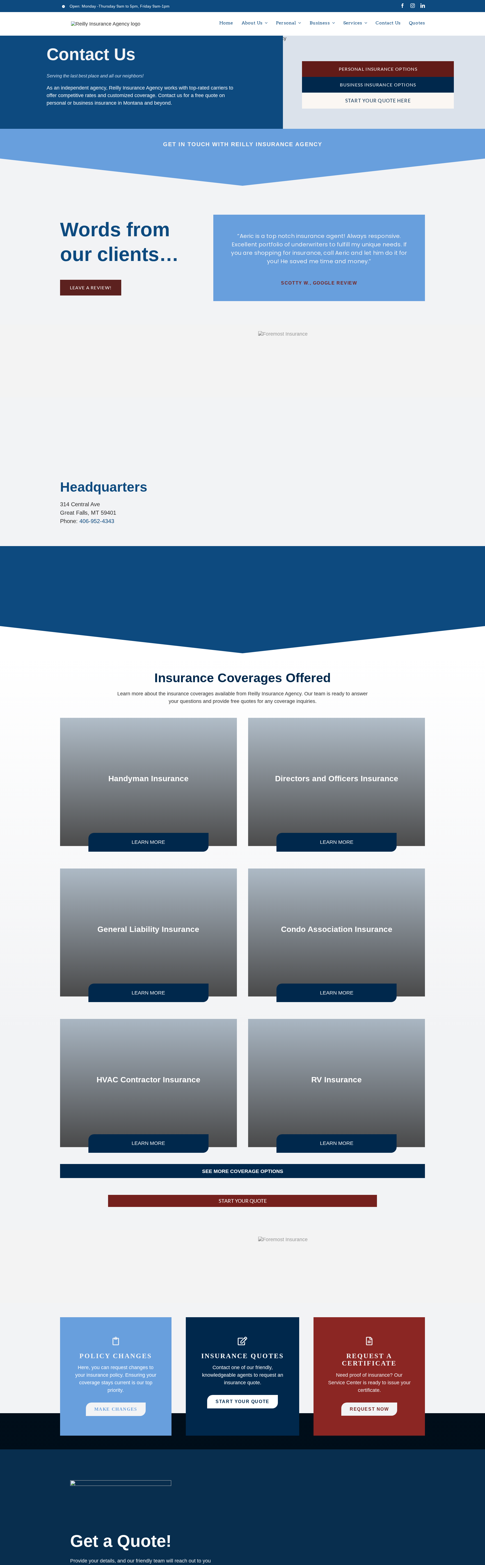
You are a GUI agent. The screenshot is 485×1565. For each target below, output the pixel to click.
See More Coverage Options (242, 1171)
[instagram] (412, 5)
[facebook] (402, 5)
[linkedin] (422, 5)
